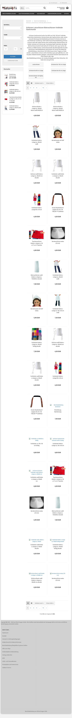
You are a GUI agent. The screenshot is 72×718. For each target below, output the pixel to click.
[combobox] (39, 83)
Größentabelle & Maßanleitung (10, 651)
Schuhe (66, 13)
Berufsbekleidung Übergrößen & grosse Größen (14, 645)
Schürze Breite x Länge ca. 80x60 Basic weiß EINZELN (37, 108)
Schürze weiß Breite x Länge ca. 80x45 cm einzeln (37, 176)
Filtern (12, 56)
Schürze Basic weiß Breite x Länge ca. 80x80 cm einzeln (36, 580)
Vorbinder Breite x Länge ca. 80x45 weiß (37, 142)
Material (7, 24)
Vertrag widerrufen (7, 655)
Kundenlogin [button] (53, 2)
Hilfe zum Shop (6, 648)
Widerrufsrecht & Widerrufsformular (11, 642)
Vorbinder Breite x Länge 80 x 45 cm (37, 208)
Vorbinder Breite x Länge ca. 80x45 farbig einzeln (37, 344)
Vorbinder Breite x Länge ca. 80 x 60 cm (58, 444)
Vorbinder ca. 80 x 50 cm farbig (37, 444)
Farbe (5, 34)
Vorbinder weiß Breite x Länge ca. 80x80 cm (36, 479)
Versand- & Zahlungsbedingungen (11, 639)
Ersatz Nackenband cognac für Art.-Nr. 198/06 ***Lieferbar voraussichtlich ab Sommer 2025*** (58, 209)
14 (43, 87)
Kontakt (4, 636)
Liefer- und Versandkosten (9, 661)
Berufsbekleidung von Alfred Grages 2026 (36, 711)
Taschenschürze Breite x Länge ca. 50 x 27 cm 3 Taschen (37, 243)
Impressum (5, 632)
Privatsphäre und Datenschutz (10, 664)
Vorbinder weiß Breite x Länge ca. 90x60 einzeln (36, 546)
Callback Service (6, 667)
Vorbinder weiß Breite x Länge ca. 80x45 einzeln (58, 176)
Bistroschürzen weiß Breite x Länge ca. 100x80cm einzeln (37, 277)
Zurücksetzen (13, 60)
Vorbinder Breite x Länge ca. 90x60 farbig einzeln (58, 546)
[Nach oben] (67, 715)
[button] (28, 83)
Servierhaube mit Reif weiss (58, 141)
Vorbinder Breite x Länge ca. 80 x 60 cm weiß (58, 310)
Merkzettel (64, 2)
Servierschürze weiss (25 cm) (58, 242)
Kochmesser (41, 13)
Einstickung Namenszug (57, 411)
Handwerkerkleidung (54, 13)
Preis (5, 45)
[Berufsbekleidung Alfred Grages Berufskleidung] (9, 8)
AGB (3, 658)
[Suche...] (44, 8)
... (39, 87)
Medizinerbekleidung (9, 13)
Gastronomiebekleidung (26, 13)
